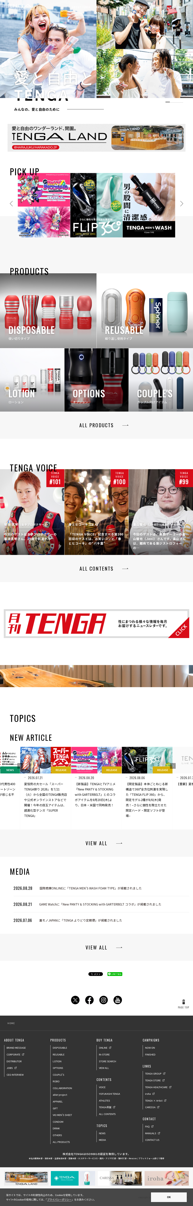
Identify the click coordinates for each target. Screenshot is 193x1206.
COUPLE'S (58, 1074)
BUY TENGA (123, 7)
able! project (60, 1094)
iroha (148, 1093)
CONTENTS (144, 7)
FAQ (147, 1126)
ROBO (56, 1081)
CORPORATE (13, 1054)
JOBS (10, 1068)
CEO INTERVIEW (15, 1074)
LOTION (57, 1061)
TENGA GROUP (153, 1073)
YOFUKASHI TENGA (109, 1093)
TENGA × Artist (153, 1100)
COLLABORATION (62, 1088)
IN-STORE (104, 1054)
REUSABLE (58, 1054)
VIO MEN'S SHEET (62, 1115)
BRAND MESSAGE (16, 1047)
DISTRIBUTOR (14, 1061)
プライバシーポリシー (59, 1199)
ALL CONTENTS (107, 1114)
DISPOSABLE (60, 1047)
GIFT (55, 1108)
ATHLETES (104, 1100)
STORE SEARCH (107, 1061)
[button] (173, 766)
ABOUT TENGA (81, 7)
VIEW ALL (104, 1068)
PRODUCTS (103, 7)
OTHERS (57, 1135)
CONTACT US (152, 1140)
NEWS (102, 1133)
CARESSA (150, 1107)
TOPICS (161, 7)
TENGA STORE (153, 1080)
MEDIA (102, 1140)
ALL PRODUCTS (61, 1142)
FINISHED (150, 1054)
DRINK (56, 1128)
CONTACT (178, 7)
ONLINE (103, 1047)
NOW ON (150, 1047)
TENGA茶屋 (105, 1107)
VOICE (102, 1087)
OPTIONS (58, 1068)
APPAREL (58, 1101)
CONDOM (58, 1121)
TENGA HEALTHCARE (156, 1087)
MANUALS (150, 1133)
